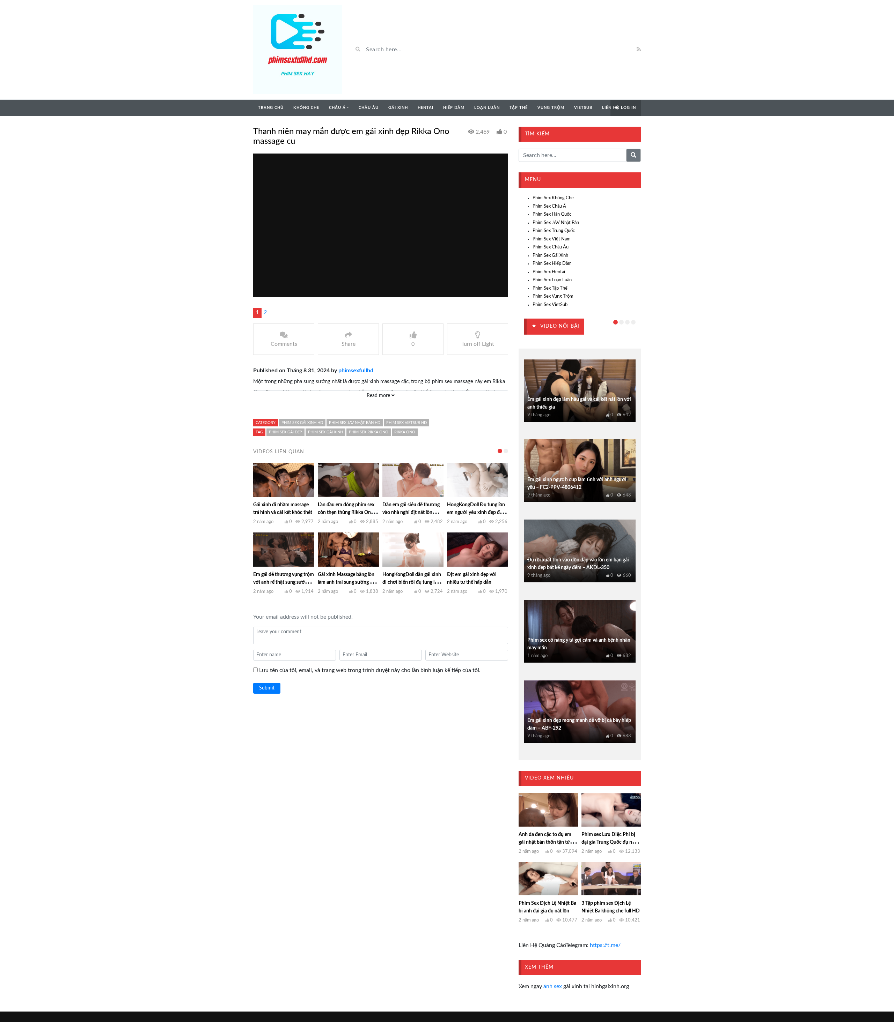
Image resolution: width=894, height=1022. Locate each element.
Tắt (419, 519)
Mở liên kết (379, 519)
